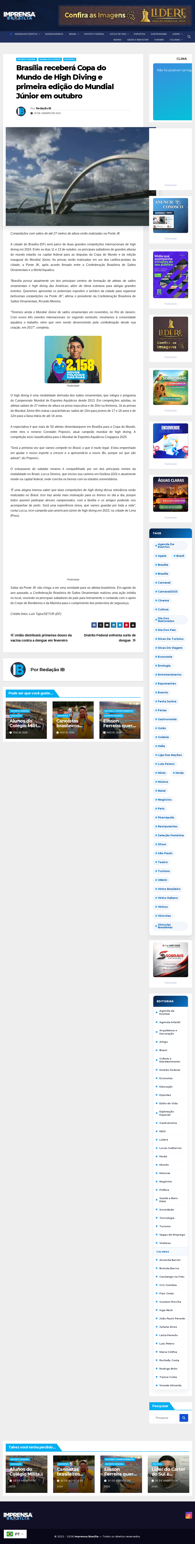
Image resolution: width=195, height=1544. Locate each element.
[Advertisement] (73, 550)
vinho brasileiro (169, 889)
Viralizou (165, 1243)
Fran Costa (166, 1293)
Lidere (163, 1139)
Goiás (162, 728)
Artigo (163, 1041)
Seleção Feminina (171, 835)
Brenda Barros (169, 1268)
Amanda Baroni (170, 1259)
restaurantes (167, 826)
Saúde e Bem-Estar (169, 1200)
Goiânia (163, 737)
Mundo (164, 1164)
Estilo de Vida (168, 1103)
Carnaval (164, 582)
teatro (163, 862)
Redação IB (43, 108)
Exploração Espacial (166, 1113)
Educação (16, 716)
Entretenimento (169, 674)
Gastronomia (168, 1122)
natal (161, 790)
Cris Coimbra (168, 1285)
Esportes (69, 59)
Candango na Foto (171, 1276)
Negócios (165, 799)
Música (163, 781)
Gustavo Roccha (170, 1301)
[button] (189, 36)
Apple (162, 556)
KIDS (162, 1131)
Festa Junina (167, 701)
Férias (162, 710)
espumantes (167, 683)
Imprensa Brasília (86, 1536)
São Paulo (165, 853)
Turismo (164, 871)
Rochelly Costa (169, 1360)
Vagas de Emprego (172, 1234)
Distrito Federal (26, 59)
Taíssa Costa (168, 1376)
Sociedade (166, 1209)
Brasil (180, 556)
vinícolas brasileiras (165, 926)
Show (162, 844)
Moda (180, 773)
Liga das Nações (170, 755)
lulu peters (166, 764)
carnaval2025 (167, 591)
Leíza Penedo (168, 1335)
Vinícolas (164, 915)
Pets (161, 808)
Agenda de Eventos (50, 59)
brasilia (163, 564)
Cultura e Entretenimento (118, 711)
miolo (162, 773)
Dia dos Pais (167, 630)
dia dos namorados (166, 620)
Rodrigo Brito (168, 1368)
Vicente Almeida (170, 1385)
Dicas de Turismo (171, 639)
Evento (163, 692)
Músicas (164, 1173)
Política (164, 1189)
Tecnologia (166, 1217)
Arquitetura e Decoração (168, 1032)
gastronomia (167, 719)
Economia (165, 656)
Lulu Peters (166, 1343)
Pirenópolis (166, 817)
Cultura (163, 609)
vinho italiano (168, 898)
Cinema (163, 600)
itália (161, 746)
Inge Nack (166, 1310)
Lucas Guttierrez (170, 1147)
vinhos (163, 907)
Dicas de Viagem (170, 648)
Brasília (163, 573)
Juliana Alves (168, 1326)
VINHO (162, 880)
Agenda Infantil (169, 1022)
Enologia (164, 665)
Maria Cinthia (168, 1351)
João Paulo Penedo (172, 1318)
